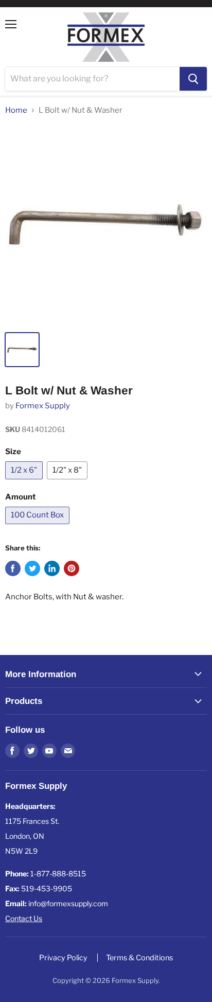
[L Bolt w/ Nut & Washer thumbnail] (22, 349)
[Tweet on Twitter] (32, 568)
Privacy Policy (63, 957)
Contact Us (23, 918)
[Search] (193, 79)
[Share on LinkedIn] (52, 568)
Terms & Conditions (139, 957)
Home (16, 110)
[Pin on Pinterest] (71, 568)
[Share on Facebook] (13, 568)
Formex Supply (42, 405)
